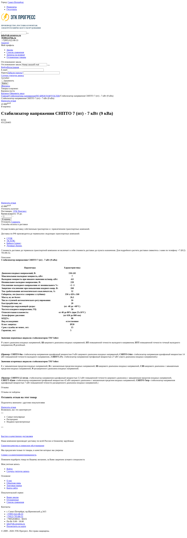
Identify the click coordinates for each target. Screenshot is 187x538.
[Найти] (27, 33)
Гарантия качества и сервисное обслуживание (22, 445)
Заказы (10, 50)
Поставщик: (6, 211)
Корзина (5, 93)
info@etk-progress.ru (11, 35)
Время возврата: (8, 213)
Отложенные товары (16, 57)
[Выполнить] (49, 65)
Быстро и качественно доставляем (17, 436)
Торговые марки (14, 485)
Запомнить (9, 80)
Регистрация (13, 67)
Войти (4, 67)
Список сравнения (15, 52)
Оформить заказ (16, 93)
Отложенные (13, 500)
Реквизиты (12, 7)
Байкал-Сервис (14, 243)
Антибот (5, 78)
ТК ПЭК (11, 241)
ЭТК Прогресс (20, 211)
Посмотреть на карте (16, 526)
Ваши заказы (13, 497)
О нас (9, 480)
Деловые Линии (14, 246)
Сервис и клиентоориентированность (18, 455)
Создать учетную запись (12, 75)
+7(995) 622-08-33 (15, 514)
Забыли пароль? (15, 73)
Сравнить (15, 222)
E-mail (4, 70)
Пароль (4, 73)
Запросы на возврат (16, 55)
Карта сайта (12, 488)
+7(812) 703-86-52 (15, 516)
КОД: (3, 120)
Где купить (12, 9)
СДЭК (9, 238)
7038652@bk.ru (8, 38)
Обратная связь (14, 483)
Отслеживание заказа (11, 64)
